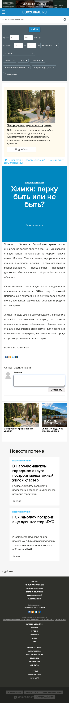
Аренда (34, 638)
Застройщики (34, 662)
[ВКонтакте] (6, 357)
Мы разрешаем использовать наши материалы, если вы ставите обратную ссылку (34, 620)
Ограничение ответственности (34, 617)
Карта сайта (34, 678)
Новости (16, 160)
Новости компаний (35, 160)
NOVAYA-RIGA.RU (15, 692)
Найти (34, 29)
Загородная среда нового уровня (29, 125)
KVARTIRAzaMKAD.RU (45, 697)
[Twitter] (13, 357)
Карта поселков (34, 651)
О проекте (34, 581)
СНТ (34, 642)
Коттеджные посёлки (34, 624)
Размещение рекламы (34, 588)
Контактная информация (34, 585)
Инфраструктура (34, 675)
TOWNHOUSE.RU (32, 692)
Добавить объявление (34, 592)
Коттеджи (34, 631)
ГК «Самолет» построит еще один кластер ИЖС (33, 519)
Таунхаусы (34, 635)
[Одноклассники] (10, 357)
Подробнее (21, 149)
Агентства (34, 665)
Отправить (56, 389)
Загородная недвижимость (34, 607)
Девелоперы (34, 658)
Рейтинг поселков (34, 648)
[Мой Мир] (16, 357)
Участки (34, 628)
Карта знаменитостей (34, 655)
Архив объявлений (34, 595)
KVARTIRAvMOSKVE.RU (52, 692)
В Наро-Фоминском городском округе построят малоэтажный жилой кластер (32, 473)
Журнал (35, 671)
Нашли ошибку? (34, 599)
